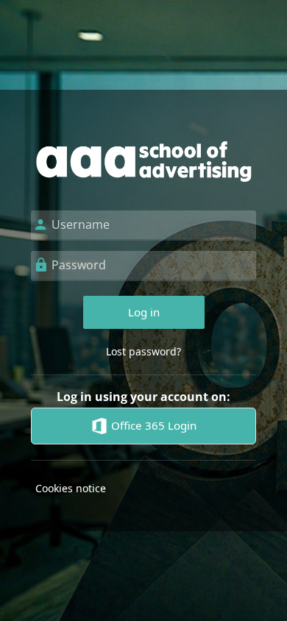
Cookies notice (70, 488)
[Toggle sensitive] (245, 265)
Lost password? (143, 351)
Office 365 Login (152, 425)
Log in (144, 312)
